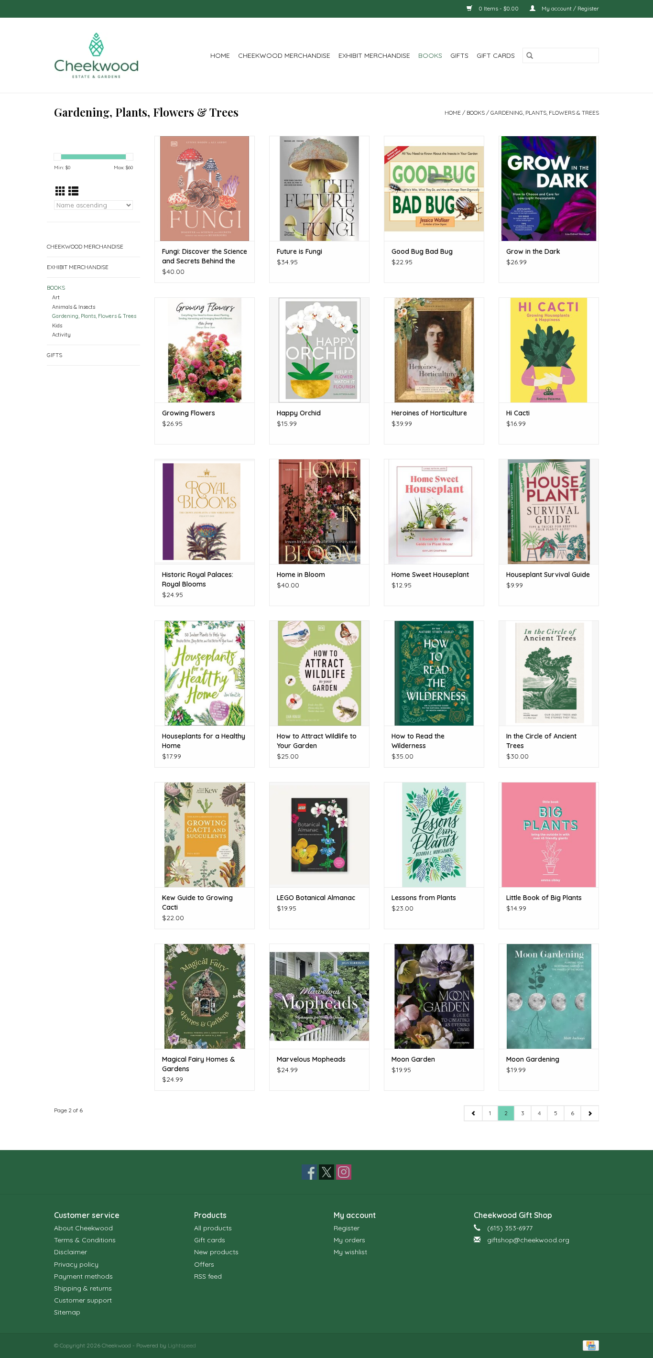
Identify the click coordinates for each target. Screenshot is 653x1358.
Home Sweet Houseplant (430, 574)
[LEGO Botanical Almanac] (319, 834)
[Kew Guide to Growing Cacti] (204, 834)
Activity (61, 334)
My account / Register (569, 8)
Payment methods (83, 1276)
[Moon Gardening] (549, 996)
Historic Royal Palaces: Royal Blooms (197, 579)
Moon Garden (413, 1059)
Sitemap (67, 1312)
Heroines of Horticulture (429, 413)
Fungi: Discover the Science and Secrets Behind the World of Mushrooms (204, 256)
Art (56, 297)
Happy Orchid (299, 413)
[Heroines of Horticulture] (434, 349)
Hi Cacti (518, 413)
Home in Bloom (301, 574)
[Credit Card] (589, 1344)
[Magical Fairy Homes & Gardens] (204, 996)
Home (220, 55)
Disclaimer (70, 1252)
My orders (349, 1240)
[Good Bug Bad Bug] (434, 188)
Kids (57, 325)
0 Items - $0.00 (498, 8)
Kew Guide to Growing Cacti (197, 902)
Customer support (83, 1300)
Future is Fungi (299, 251)
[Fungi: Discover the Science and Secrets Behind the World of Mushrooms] (204, 188)
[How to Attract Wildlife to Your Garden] (319, 673)
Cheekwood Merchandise (284, 55)
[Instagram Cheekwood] (343, 1172)
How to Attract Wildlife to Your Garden (317, 741)
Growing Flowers (188, 413)
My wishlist (350, 1252)
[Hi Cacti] (549, 349)
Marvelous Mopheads (311, 1059)
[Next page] (590, 1113)
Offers (204, 1264)
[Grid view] (60, 191)
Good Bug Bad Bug (422, 251)
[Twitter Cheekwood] (326, 1172)
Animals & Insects (73, 307)
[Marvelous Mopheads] (319, 996)
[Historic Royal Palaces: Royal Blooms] (204, 511)
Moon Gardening (532, 1059)
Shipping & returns (83, 1288)
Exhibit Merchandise (374, 55)
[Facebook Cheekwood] (309, 1172)
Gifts (459, 55)
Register (346, 1228)
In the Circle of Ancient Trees (541, 741)
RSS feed (208, 1276)
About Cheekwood (83, 1228)
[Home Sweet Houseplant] (434, 511)
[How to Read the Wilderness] (434, 673)
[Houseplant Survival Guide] (549, 511)
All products (213, 1228)
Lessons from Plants (424, 897)
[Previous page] (473, 1113)
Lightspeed (182, 1345)
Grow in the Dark (533, 251)
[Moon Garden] (434, 996)
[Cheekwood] (102, 55)
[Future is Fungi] (319, 188)
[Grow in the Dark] (549, 188)
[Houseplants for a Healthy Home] (204, 673)
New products (216, 1252)
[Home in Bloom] (319, 511)
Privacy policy (76, 1264)
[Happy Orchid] (319, 349)
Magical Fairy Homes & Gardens (198, 1064)
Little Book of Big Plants (544, 897)
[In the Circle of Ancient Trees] (549, 673)
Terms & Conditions (85, 1240)
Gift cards (496, 55)
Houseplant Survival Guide (548, 574)
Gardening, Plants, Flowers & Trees (544, 112)
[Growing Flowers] (204, 349)
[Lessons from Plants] (434, 834)
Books (430, 55)
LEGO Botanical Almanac (316, 897)
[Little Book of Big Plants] (549, 834)
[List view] (73, 191)
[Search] (529, 55)
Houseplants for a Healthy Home (203, 741)
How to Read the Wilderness (418, 741)
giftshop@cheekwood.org (528, 1240)
